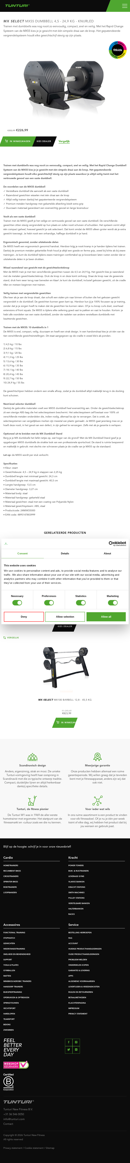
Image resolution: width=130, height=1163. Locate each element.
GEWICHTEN (9, 944)
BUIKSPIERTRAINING (12, 992)
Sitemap (50, 1148)
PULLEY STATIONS (76, 898)
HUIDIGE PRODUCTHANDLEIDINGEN (85, 949)
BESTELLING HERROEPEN (80, 933)
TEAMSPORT (9, 1019)
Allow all (106, 616)
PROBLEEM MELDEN (77, 960)
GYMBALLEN (9, 971)
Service (73, 924)
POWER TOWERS (76, 866)
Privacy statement (12, 1148)
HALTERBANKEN (75, 909)
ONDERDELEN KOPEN (78, 965)
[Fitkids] (118, 50)
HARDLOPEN (9, 1014)
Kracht (73, 857)
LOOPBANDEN (10, 893)
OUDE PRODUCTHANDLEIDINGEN (83, 954)
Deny (24, 616)
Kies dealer (44, 141)
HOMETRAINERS (10, 866)
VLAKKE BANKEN (76, 882)
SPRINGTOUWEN (11, 1003)
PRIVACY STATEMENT (77, 1014)
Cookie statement (34, 1148)
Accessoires (11, 924)
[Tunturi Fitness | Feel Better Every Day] (17, 5)
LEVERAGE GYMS (76, 876)
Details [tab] (65, 553)
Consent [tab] (22, 553)
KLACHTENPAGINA (77, 1003)
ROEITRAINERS (10, 887)
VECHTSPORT (9, 1008)
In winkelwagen (19, 141)
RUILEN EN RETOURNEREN (80, 992)
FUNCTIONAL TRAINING (14, 933)
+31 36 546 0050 (13, 1114)
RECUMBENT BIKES (12, 871)
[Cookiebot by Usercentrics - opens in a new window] (111, 543)
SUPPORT (7, 960)
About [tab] (107, 553)
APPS (70, 976)
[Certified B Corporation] (65, 1082)
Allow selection (65, 616)
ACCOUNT (73, 944)
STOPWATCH (9, 938)
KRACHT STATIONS (76, 887)
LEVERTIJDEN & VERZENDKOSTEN (84, 987)
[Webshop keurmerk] (65, 1065)
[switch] (49, 602)
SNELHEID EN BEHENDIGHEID (16, 954)
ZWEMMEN (8, 1030)
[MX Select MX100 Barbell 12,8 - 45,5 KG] (65, 665)
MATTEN (7, 976)
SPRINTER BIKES (10, 882)
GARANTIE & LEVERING (79, 971)
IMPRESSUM (73, 1008)
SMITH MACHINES (76, 893)
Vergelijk (64, 141)
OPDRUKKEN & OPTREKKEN (16, 998)
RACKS (71, 914)
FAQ (70, 938)
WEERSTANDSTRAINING (14, 949)
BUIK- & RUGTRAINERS (78, 871)
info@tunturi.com (14, 1119)
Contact (8, 1124)
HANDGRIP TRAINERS (13, 987)
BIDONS (6, 1025)
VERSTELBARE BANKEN (79, 903)
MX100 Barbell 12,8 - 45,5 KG (65, 700)
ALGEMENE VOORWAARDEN (81, 981)
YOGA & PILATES (10, 965)
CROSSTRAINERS (10, 876)
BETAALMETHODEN (77, 998)
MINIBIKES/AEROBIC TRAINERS (17, 981)
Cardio (8, 857)
